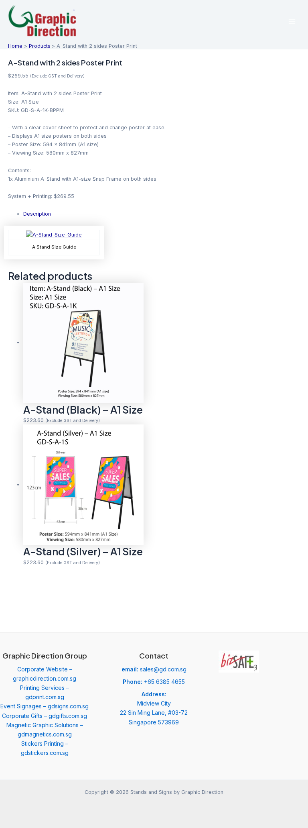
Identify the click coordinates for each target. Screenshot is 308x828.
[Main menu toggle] (292, 21)
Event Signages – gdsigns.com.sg (44, 706)
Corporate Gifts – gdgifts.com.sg (44, 715)
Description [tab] (37, 214)
